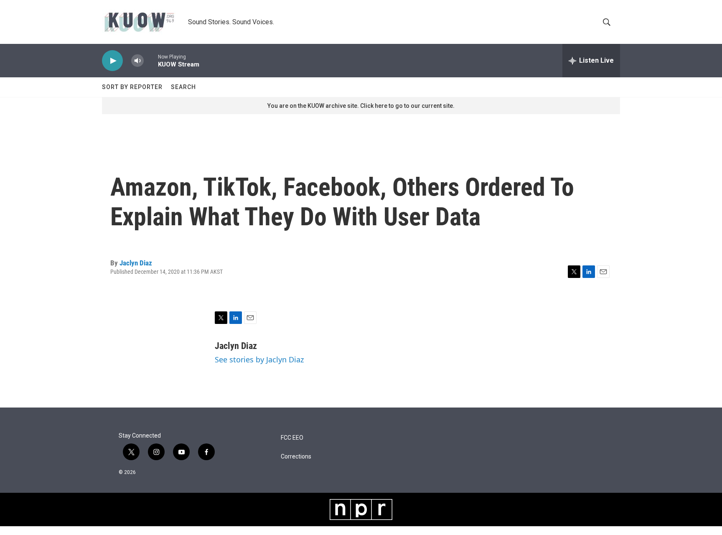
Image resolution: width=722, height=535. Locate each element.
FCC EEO (292, 438)
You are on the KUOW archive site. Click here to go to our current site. (361, 105)
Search (183, 87)
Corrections (296, 456)
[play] (112, 61)
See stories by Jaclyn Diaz (259, 359)
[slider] (151, 60)
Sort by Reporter (132, 87)
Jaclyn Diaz (135, 263)
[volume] (137, 60)
